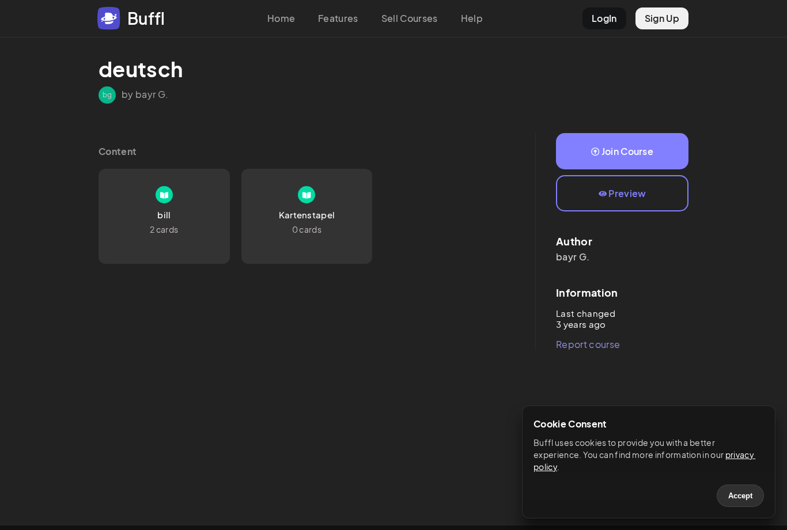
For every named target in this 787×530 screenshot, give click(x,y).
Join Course (627, 151)
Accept (740, 495)
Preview (627, 193)
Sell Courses (409, 18)
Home (281, 18)
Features (338, 18)
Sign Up (662, 18)
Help (472, 18)
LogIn (604, 18)
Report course (588, 344)
